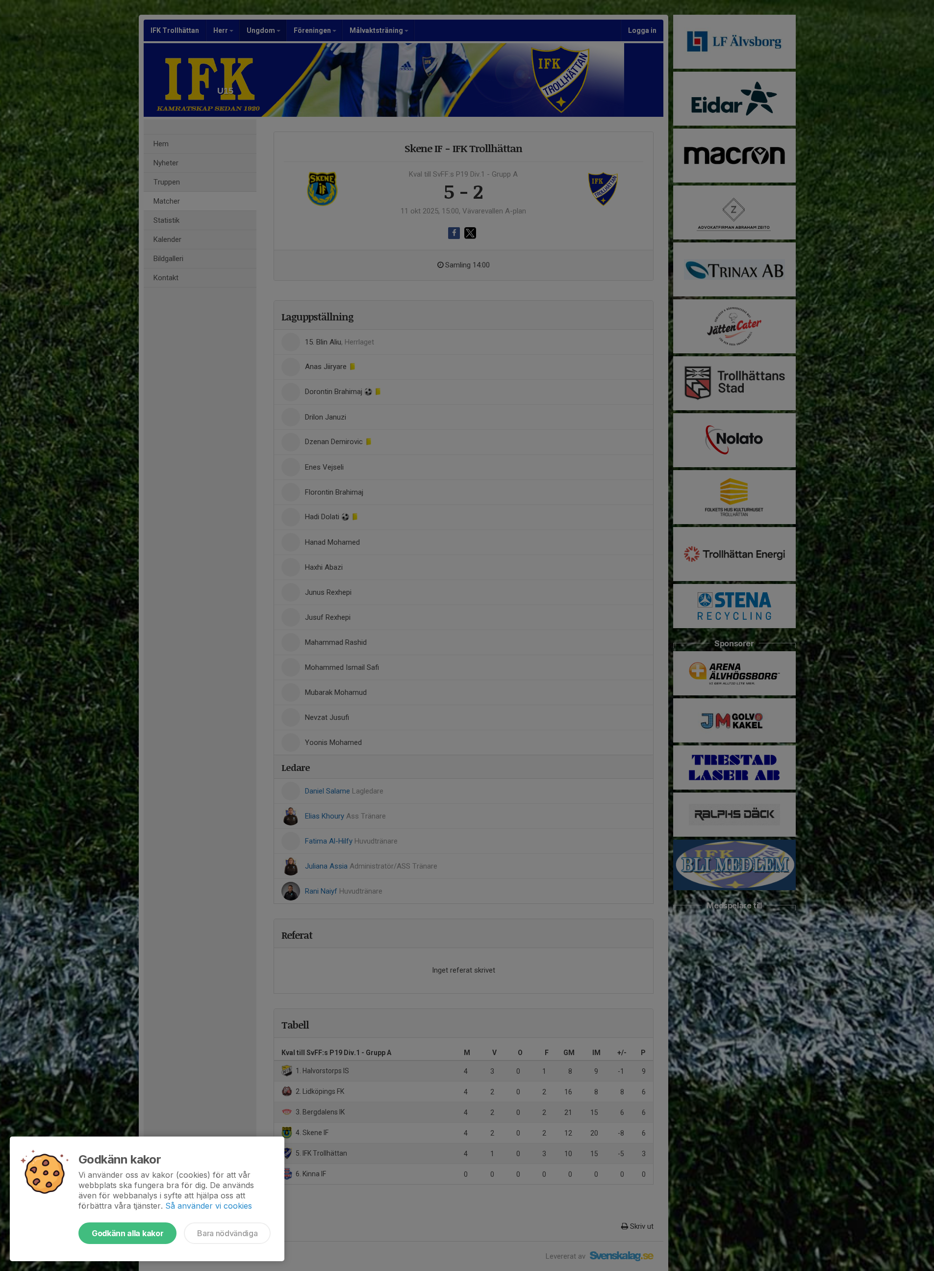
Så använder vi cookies (208, 1206)
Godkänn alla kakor (127, 1233)
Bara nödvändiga (227, 1233)
